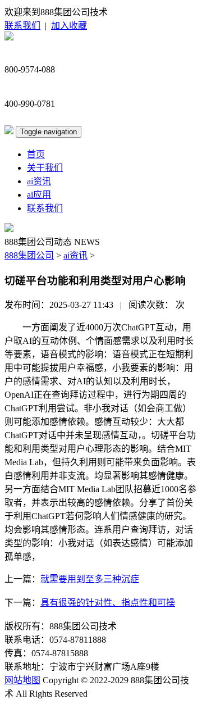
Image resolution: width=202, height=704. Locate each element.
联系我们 (22, 25)
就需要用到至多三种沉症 (89, 579)
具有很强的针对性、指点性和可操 (107, 602)
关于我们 (45, 167)
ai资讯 (39, 181)
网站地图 (22, 680)
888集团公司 (29, 255)
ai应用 (39, 194)
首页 (36, 154)
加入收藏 (69, 25)
